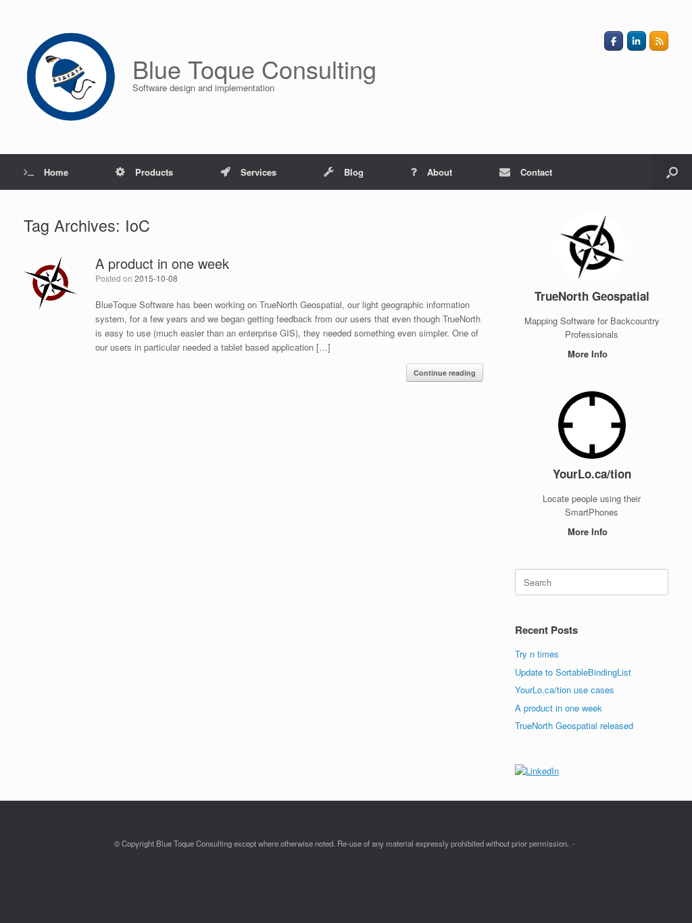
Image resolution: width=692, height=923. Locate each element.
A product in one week (162, 263)
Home (56, 172)
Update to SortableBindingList (573, 672)
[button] (672, 172)
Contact (536, 172)
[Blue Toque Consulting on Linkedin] (636, 41)
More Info (589, 353)
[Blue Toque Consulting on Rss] (658, 41)
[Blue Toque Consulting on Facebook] (613, 41)
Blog (354, 172)
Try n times (537, 653)
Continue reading (445, 373)
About (439, 172)
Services (258, 172)
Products (154, 172)
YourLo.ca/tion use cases (564, 689)
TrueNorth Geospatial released (574, 725)
